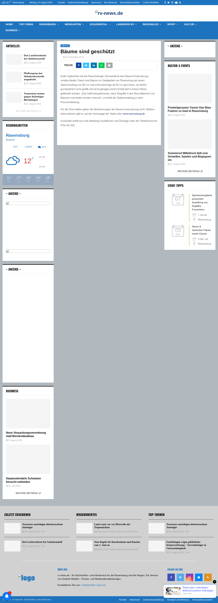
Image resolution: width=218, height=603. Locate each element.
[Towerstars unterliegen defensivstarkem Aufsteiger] (12, 528)
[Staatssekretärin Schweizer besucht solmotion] (28, 459)
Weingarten (73, 24)
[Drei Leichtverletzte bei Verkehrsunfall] (14, 59)
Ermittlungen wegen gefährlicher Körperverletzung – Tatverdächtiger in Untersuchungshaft (186, 545)
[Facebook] (171, 577)
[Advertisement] (28, 328)
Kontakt (61, 2)
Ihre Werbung (110, 2)
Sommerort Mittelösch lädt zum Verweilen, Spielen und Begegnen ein (189, 156)
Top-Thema (26, 24)
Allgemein (65, 46)
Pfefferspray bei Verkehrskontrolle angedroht (34, 76)
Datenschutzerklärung (78, 2)
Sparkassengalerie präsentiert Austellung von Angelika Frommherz (202, 202)
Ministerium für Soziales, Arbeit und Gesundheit (116, 531)
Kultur (189, 24)
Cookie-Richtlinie (151, 2)
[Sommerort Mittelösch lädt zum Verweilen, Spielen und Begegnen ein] (190, 134)
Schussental (98, 24)
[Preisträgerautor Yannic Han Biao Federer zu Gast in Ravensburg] (190, 88)
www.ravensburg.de (134, 113)
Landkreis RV (125, 24)
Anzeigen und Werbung (178, 600)
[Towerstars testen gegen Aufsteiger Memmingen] (14, 97)
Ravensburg (47, 24)
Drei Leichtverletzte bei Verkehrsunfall (42, 542)
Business (12, 30)
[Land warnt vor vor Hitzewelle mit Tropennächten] (84, 528)
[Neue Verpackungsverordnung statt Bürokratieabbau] (28, 413)
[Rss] (208, 577)
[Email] (199, 577)
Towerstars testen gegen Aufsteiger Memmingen (34, 96)
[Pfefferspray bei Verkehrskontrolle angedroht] (14, 77)
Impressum (96, 2)
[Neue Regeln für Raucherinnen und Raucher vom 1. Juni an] (84, 546)
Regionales (150, 24)
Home (9, 24)
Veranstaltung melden (130, 2)
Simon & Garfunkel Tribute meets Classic (201, 230)
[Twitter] (180, 577)
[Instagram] (189, 577)
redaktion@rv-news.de (93, 585)
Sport (171, 24)
